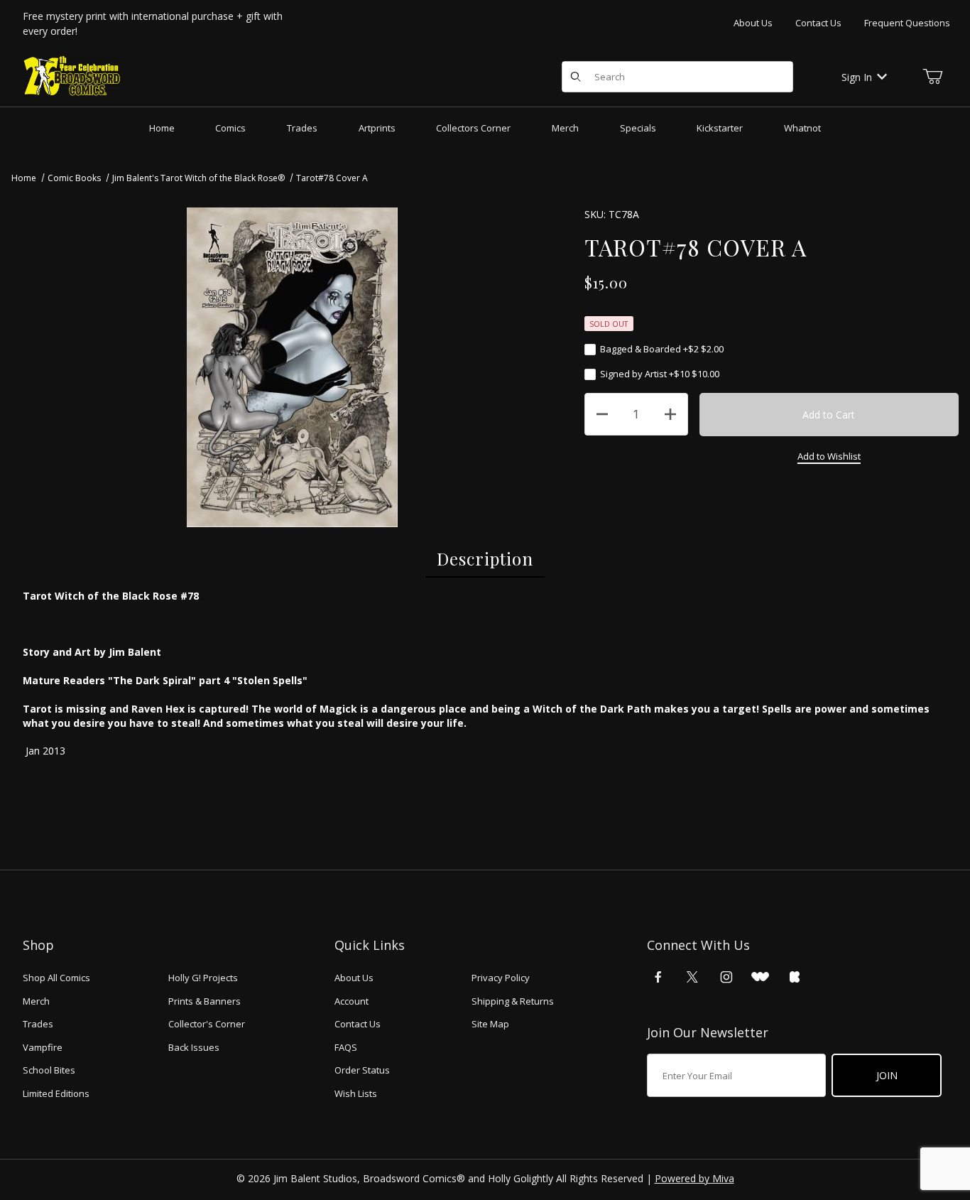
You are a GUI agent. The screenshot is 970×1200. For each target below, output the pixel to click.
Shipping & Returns (513, 1001)
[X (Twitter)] (692, 977)
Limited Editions (56, 1093)
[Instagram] (726, 977)
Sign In (856, 77)
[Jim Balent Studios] (72, 75)
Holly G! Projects (203, 977)
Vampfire (42, 1047)
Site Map (490, 1023)
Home (23, 178)
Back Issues (193, 1047)
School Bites (49, 1070)
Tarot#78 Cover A (332, 178)
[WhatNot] (760, 977)
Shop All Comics (56, 977)
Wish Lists (355, 1093)
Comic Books (74, 178)
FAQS (345, 1047)
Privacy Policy (501, 977)
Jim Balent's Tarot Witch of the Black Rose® (198, 178)
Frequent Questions (907, 22)
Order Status (362, 1070)
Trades (38, 1023)
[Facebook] (658, 977)
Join (887, 1075)
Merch (36, 1001)
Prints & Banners (204, 1001)
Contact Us (818, 22)
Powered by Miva (694, 1178)
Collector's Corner (206, 1023)
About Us (753, 22)
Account (351, 1001)
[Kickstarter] (794, 977)
